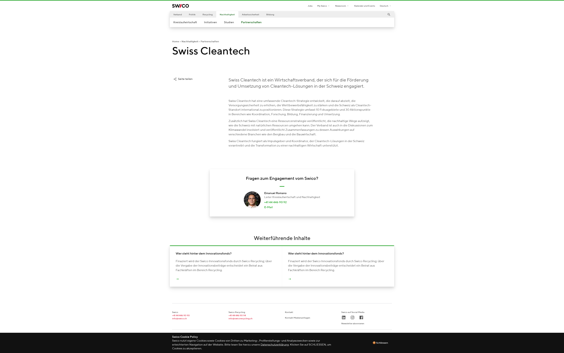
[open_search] (389, 14)
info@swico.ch (179, 318)
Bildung (270, 15)
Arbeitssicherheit (250, 15)
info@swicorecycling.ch (240, 318)
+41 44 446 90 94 (237, 315)
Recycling (208, 15)
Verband (177, 15)
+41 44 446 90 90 (181, 315)
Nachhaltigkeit (227, 15)
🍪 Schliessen (380, 343)
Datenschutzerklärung (275, 344)
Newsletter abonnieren (352, 323)
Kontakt (289, 312)
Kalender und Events (364, 6)
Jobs (310, 6)
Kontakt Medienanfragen (297, 318)
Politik (192, 15)
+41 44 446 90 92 (275, 202)
